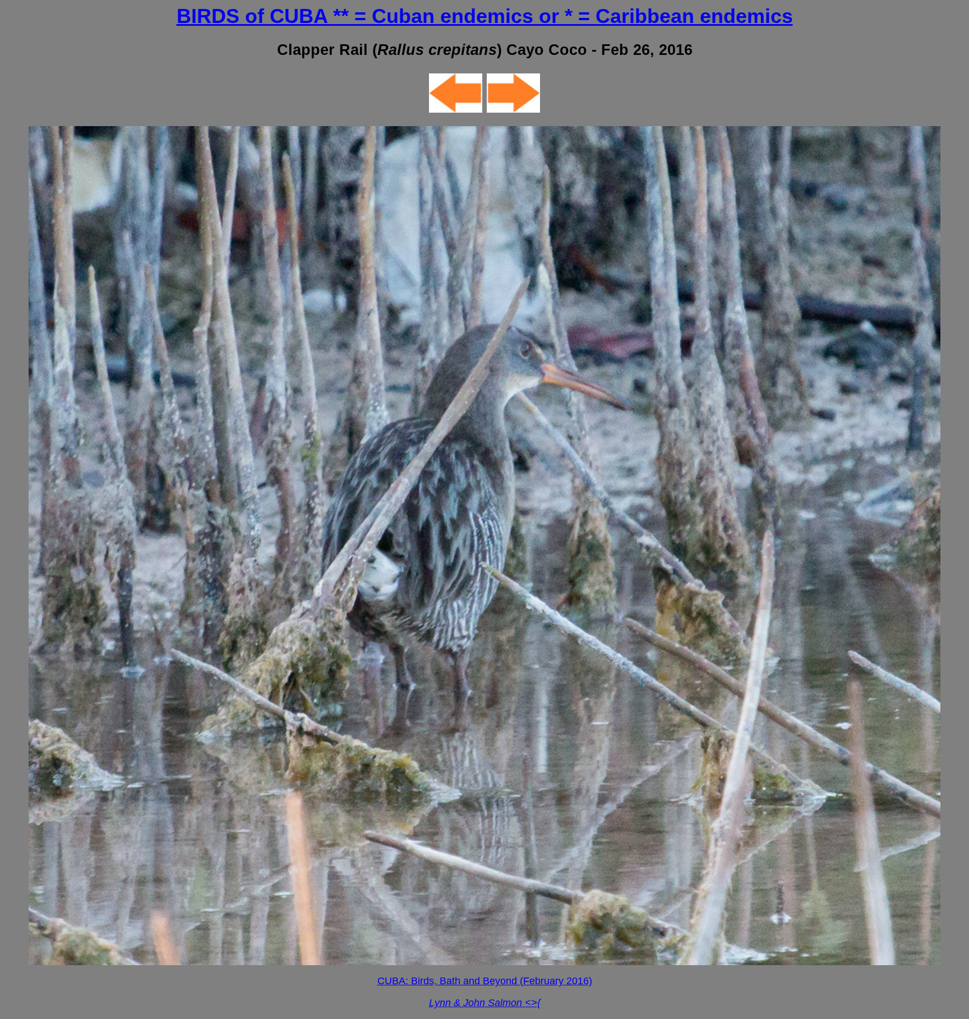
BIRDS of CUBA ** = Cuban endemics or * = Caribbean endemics (485, 15)
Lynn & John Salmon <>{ (485, 1002)
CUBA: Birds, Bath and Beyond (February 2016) (484, 980)
